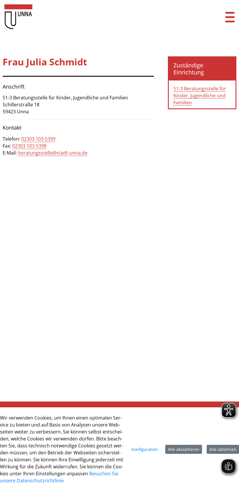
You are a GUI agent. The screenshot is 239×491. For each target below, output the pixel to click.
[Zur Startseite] (99, 16)
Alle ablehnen (222, 449)
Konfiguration (144, 449)
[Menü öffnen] (230, 16)
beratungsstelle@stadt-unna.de (52, 153)
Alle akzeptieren (183, 449)
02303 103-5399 (38, 139)
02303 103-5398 (29, 146)
